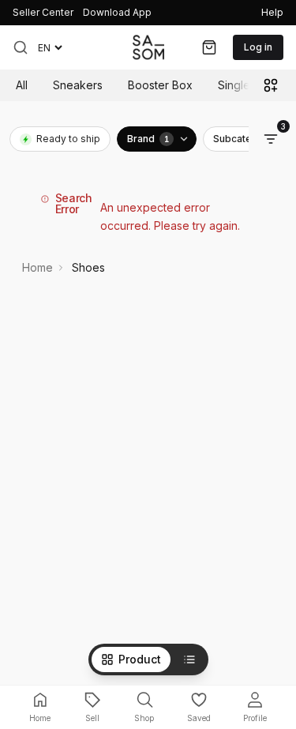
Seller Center (43, 12)
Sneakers (78, 85)
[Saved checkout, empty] (209, 47)
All (22, 85)
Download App (117, 12)
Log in (258, 47)
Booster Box (160, 85)
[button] (20, 47)
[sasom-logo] (148, 47)
